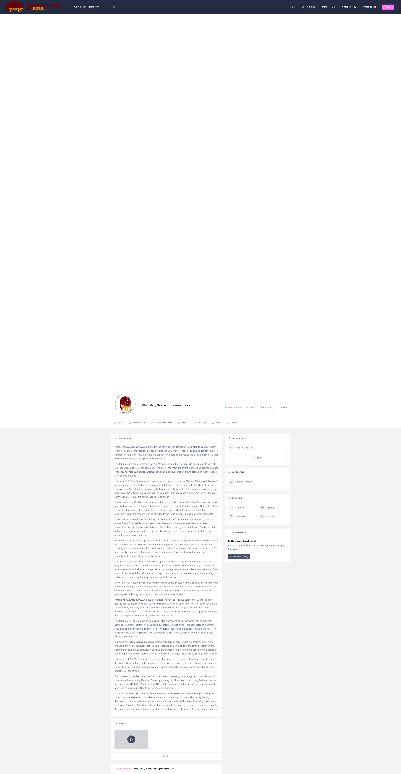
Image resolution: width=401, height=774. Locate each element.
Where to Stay (349, 6)
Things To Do (328, 6)
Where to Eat (369, 6)
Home (292, 6)
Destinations (308, 6)
